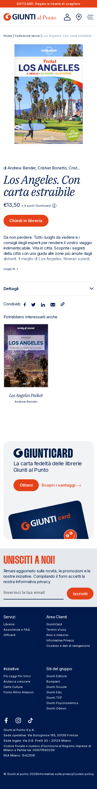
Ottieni (26, 485)
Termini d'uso (56, 629)
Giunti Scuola (56, 687)
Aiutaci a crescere (17, 681)
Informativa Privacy (60, 640)
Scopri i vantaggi (59, 485)
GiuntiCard (54, 624)
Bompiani (53, 681)
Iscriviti (80, 593)
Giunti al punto (18, 774)
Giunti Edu (54, 692)
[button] (90, 17)
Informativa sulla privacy (55, 774)
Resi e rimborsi (57, 635)
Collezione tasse (27, 36)
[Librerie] (78, 17)
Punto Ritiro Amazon (19, 692)
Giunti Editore (56, 676)
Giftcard (9, 635)
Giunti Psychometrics (62, 703)
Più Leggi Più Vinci (17, 676)
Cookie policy (83, 774)
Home (8, 36)
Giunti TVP (54, 697)
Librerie (9, 624)
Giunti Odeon (56, 708)
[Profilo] (67, 17)
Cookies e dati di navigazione (68, 646)
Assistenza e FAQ (17, 629)
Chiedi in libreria (25, 220)
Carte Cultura (13, 687)
